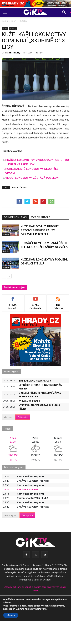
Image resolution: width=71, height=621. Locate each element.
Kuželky (13, 28)
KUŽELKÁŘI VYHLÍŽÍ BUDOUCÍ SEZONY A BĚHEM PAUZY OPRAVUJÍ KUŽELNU (40, 230)
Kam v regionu (11, 371)
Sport (5, 28)
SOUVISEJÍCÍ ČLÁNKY (15, 217)
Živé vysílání (27, 515)
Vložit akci (8, 417)
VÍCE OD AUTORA (40, 217)
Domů (5, 20)
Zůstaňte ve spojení (14, 287)
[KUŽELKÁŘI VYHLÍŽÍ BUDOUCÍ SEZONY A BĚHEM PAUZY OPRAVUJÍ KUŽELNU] (10, 230)
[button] (65, 12)
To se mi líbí (12, 297)
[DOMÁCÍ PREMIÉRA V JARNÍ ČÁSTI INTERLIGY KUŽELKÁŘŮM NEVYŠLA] (10, 247)
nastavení (40, 608)
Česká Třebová (19, 187)
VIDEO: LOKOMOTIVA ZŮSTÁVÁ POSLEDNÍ (32, 177)
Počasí (7, 428)
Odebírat (35, 297)
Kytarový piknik (29, 400)
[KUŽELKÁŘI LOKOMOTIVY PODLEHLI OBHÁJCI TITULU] (10, 263)
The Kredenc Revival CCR (35, 380)
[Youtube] (44, 554)
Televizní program (13, 467)
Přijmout (11, 615)
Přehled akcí (23, 417)
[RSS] (35, 554)
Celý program (10, 515)
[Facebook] (26, 554)
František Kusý (12, 52)
